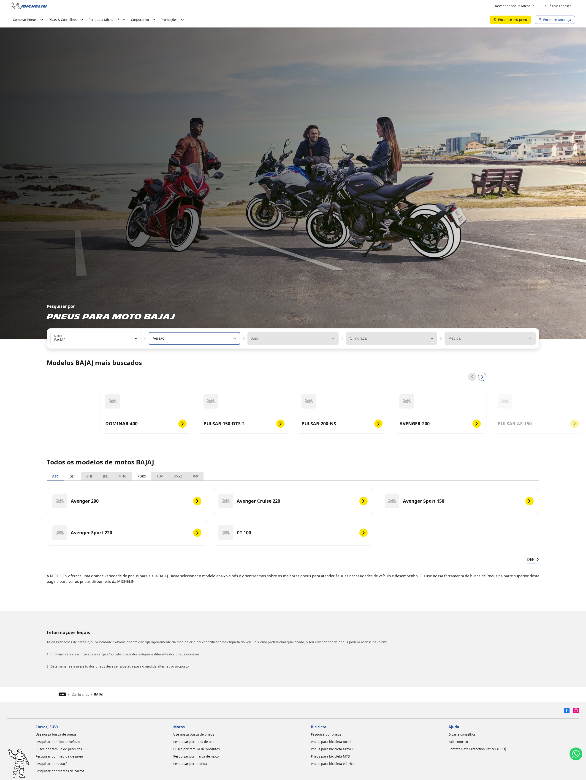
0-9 (195, 476)
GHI (89, 476)
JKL (105, 476)
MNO (123, 476)
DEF (72, 476)
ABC (55, 476)
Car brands (80, 694)
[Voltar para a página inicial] (29, 6)
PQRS (142, 476)
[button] (136, 338)
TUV (160, 476)
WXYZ (178, 476)
